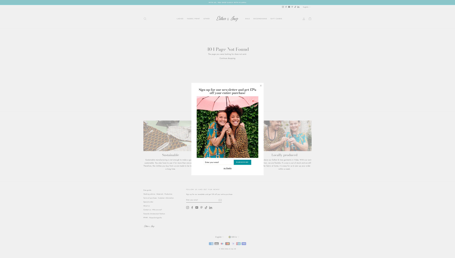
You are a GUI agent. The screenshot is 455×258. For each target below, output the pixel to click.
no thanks (228, 168)
